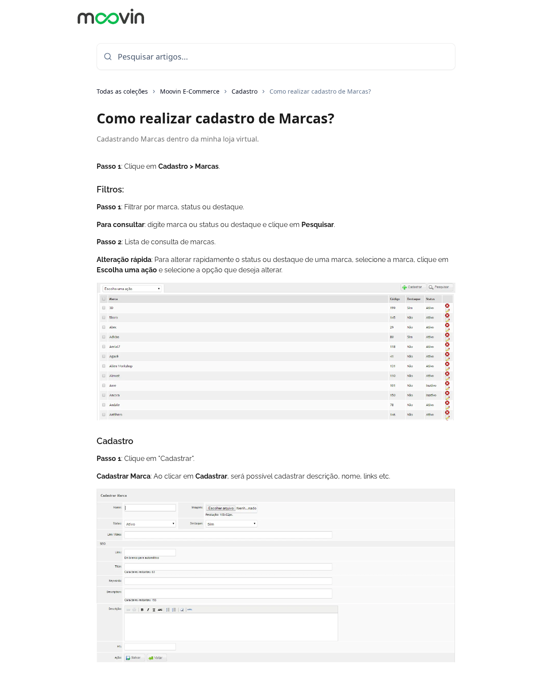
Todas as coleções (122, 91)
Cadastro (244, 91)
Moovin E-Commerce (190, 91)
